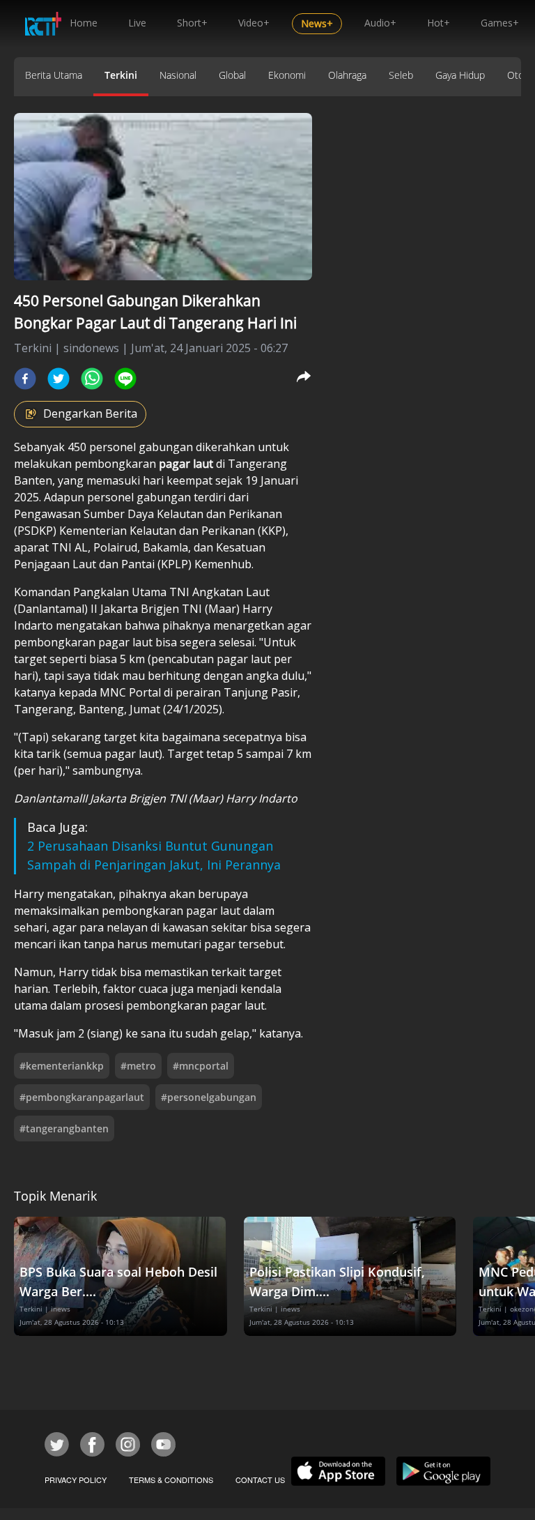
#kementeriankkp (62, 1065)
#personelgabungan (208, 1097)
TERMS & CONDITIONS (171, 1479)
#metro (138, 1065)
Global (232, 75)
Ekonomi (287, 75)
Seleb (401, 75)
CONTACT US (260, 1479)
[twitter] (58, 378)
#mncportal (200, 1065)
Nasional (178, 75)
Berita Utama (53, 75)
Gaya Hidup (460, 75)
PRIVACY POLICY (76, 1479)
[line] (125, 378)
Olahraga (347, 75)
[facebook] (25, 378)
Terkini (120, 75)
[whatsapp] (92, 378)
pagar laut (186, 463)
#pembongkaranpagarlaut (82, 1097)
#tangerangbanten (64, 1128)
